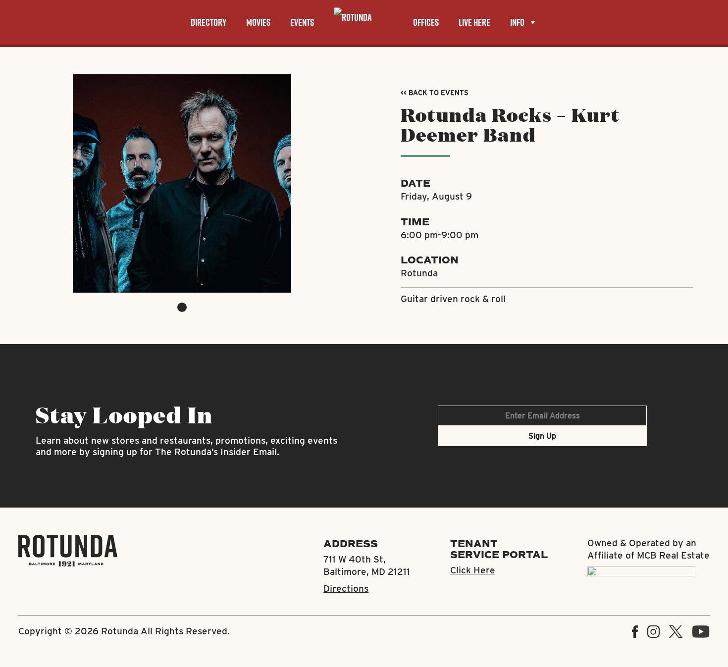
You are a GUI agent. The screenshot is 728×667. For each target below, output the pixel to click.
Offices (426, 22)
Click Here (472, 570)
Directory (208, 22)
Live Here (474, 22)
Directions (345, 588)
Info (517, 22)
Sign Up (542, 436)
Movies (258, 22)
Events (302, 22)
